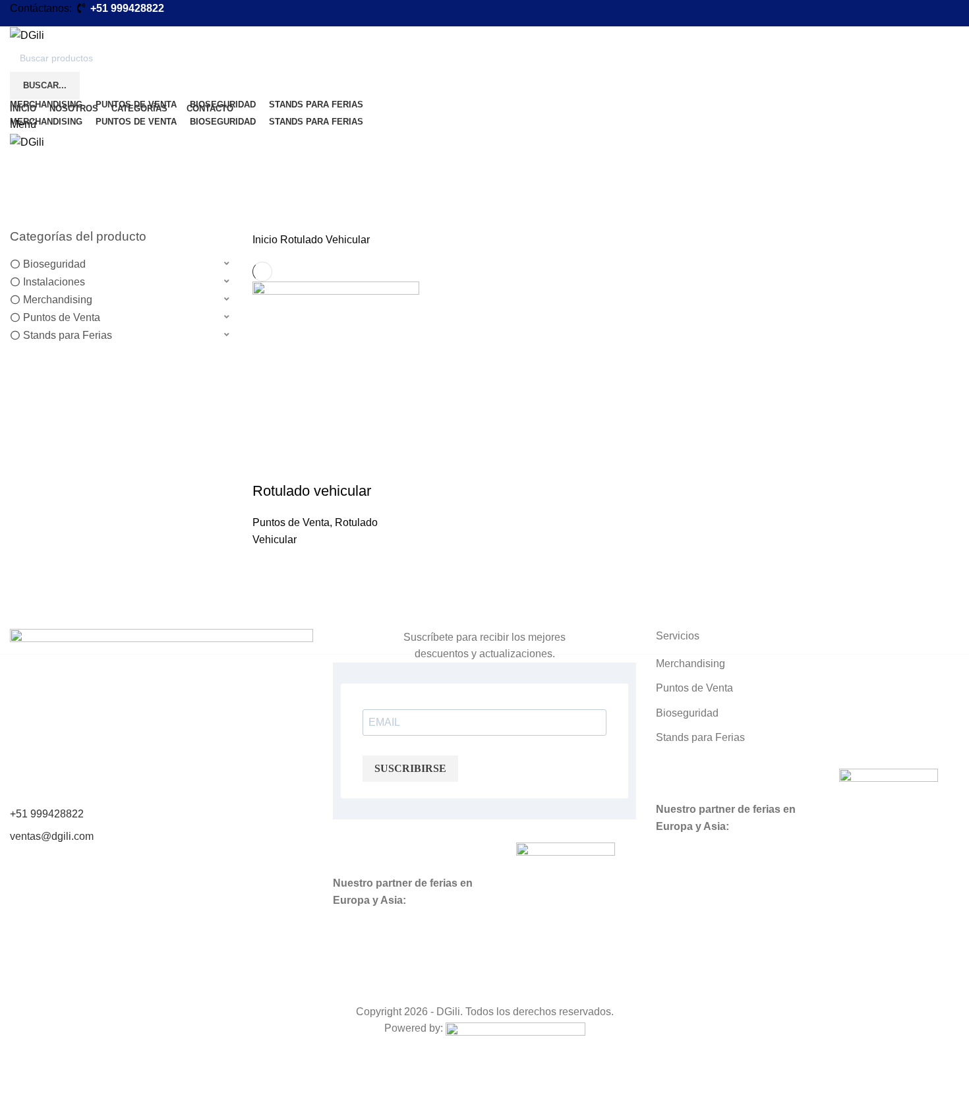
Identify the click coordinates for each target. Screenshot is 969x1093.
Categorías (47, 210)
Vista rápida (268, 597)
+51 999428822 (47, 813)
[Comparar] (268, 464)
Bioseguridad (54, 264)
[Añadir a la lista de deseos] (268, 564)
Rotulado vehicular (311, 491)
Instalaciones (54, 281)
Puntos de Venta (61, 317)
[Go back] (26, 145)
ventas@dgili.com (52, 836)
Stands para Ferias (67, 335)
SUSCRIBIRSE (410, 768)
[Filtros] (16, 1076)
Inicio (266, 239)
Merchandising (57, 299)
